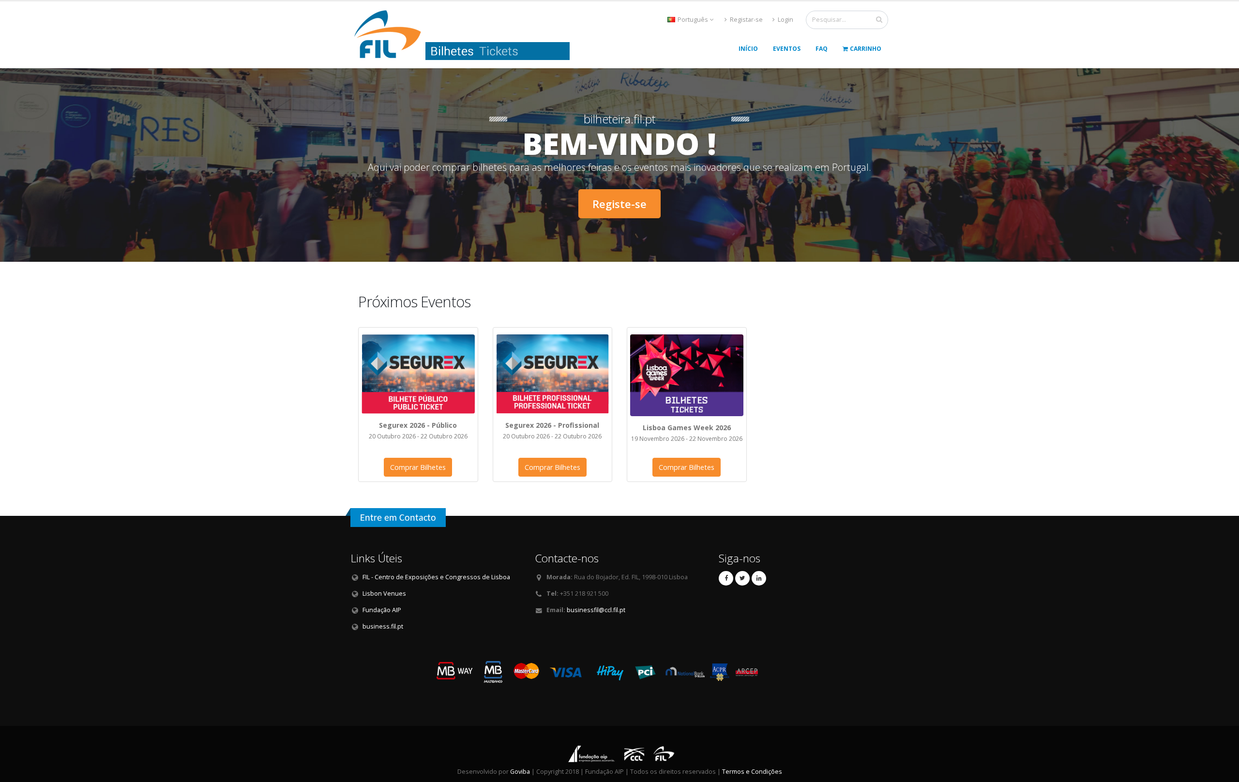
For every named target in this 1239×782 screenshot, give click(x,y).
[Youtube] (742, 578)
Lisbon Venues (384, 593)
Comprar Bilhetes (418, 467)
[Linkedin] (759, 578)
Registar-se (745, 19)
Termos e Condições (752, 771)
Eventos (787, 49)
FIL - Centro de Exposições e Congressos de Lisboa (436, 577)
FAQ (822, 49)
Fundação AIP (382, 610)
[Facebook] (726, 578)
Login (784, 19)
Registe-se (619, 203)
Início (748, 49)
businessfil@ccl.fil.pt (596, 610)
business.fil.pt (383, 626)
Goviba (520, 771)
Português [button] (693, 19)
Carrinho (865, 49)
